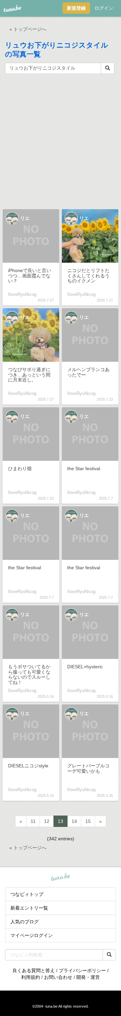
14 (74, 821)
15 (88, 821)
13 (60, 821)
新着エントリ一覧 (29, 908)
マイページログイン (31, 935)
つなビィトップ (26, 894)
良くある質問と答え (33, 970)
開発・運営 (88, 977)
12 (46, 821)
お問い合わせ (58, 977)
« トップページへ (27, 29)
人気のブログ (24, 921)
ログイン (103, 8)
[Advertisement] (60, 141)
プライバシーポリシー (82, 970)
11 (33, 821)
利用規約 (30, 977)
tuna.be (60, 877)
